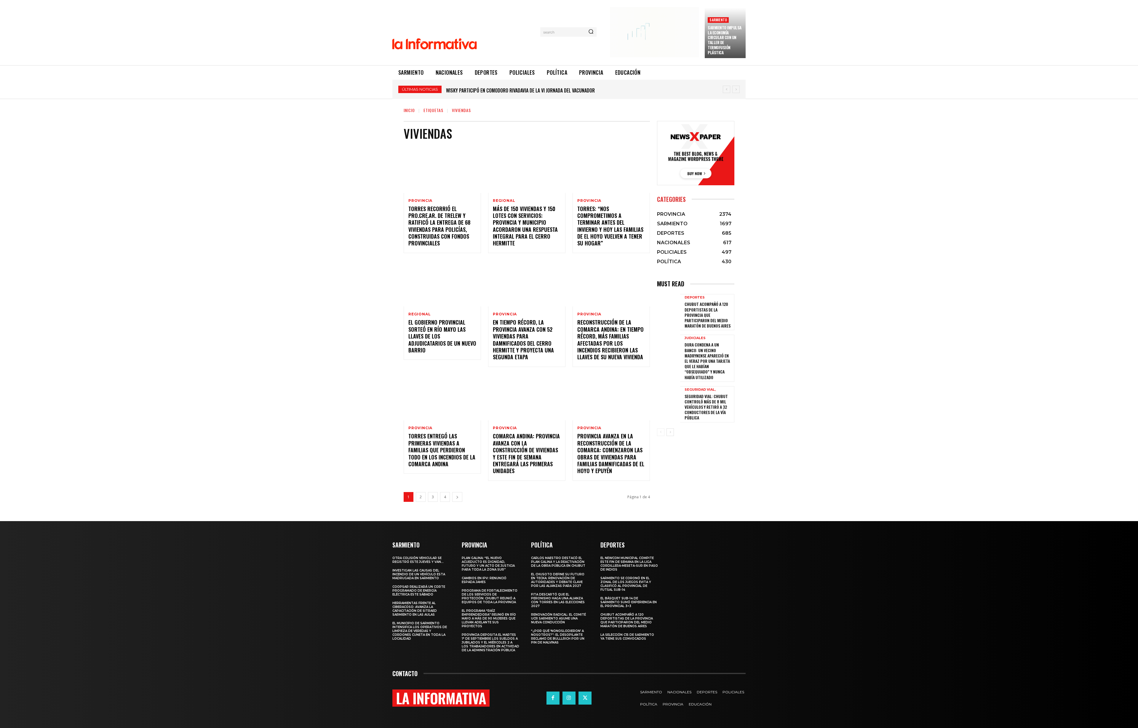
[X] (585, 698)
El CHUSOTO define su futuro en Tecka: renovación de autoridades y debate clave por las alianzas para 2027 (557, 580)
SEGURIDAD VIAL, (700, 389)
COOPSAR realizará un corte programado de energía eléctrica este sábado (418, 590)
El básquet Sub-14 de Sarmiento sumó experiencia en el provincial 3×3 (628, 602)
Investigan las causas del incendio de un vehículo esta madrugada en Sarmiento (418, 574)
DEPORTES (695, 297)
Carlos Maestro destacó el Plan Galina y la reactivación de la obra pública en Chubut (558, 562)
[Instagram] (569, 698)
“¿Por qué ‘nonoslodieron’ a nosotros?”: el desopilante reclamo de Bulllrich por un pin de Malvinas (557, 636)
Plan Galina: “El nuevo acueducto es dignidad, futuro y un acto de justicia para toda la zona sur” (488, 563)
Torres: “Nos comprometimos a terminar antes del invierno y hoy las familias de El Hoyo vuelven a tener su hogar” (610, 226)
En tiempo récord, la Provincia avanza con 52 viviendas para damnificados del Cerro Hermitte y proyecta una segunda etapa (523, 339)
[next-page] (457, 497)
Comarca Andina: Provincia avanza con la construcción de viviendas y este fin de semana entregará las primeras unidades (526, 453)
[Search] (591, 32)
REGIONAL (504, 200)
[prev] (726, 89)
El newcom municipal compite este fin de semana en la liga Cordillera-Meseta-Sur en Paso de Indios (629, 563)
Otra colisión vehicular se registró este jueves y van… (418, 560)
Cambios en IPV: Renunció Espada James (484, 580)
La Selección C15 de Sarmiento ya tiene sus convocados (627, 637)
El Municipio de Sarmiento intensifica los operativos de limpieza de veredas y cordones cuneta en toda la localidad (419, 631)
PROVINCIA (420, 200)
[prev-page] (660, 432)
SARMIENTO (718, 19)
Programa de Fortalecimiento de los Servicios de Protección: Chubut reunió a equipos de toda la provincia (489, 596)
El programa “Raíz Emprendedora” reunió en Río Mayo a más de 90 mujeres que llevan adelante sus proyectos (489, 618)
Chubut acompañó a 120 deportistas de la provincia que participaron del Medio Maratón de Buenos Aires (708, 315)
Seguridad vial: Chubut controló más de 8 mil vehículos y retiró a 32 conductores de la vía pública (706, 407)
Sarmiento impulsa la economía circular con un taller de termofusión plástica (724, 40)
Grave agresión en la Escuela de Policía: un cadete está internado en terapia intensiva (537, 90)
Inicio (409, 110)
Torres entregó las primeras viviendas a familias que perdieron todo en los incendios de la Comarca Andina (441, 450)
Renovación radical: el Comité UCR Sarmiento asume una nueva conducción (558, 618)
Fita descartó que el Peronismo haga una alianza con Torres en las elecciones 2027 (558, 600)
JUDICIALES (695, 338)
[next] (736, 89)
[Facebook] (553, 698)
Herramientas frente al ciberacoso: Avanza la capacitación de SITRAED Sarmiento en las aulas (414, 609)
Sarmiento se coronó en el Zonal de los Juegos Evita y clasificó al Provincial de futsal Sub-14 (625, 584)
